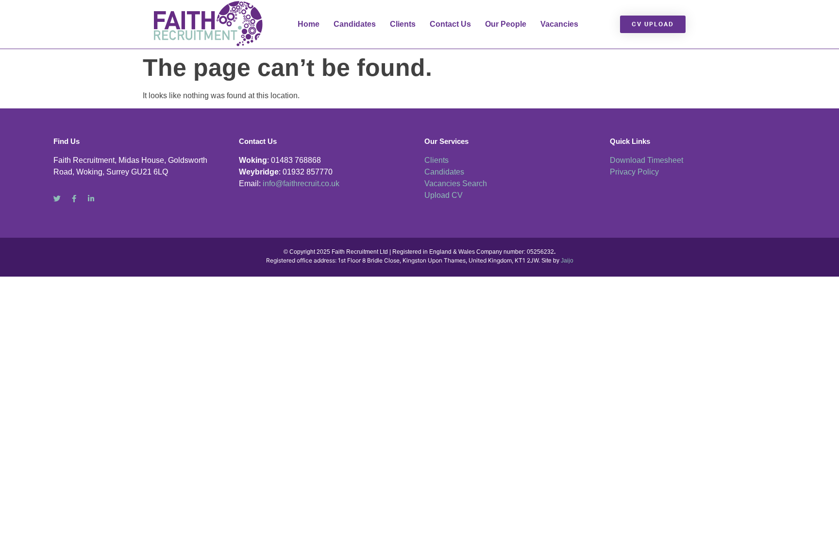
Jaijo (567, 260)
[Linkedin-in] (91, 198)
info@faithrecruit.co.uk (301, 183)
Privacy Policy (634, 172)
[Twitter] (57, 198)
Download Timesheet (646, 160)
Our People (505, 24)
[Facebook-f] (74, 198)
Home (308, 24)
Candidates (355, 24)
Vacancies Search (455, 183)
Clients (403, 24)
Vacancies (559, 24)
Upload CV (443, 195)
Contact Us (450, 24)
